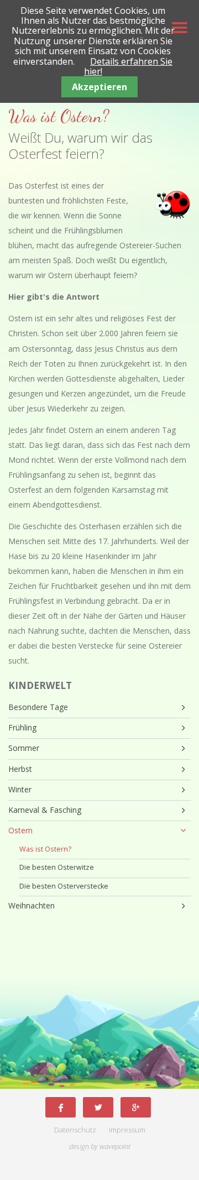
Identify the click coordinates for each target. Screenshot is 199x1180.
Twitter (98, 1107)
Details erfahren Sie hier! (128, 66)
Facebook (60, 1107)
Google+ (136, 1107)
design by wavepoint (99, 1146)
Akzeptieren (99, 87)
